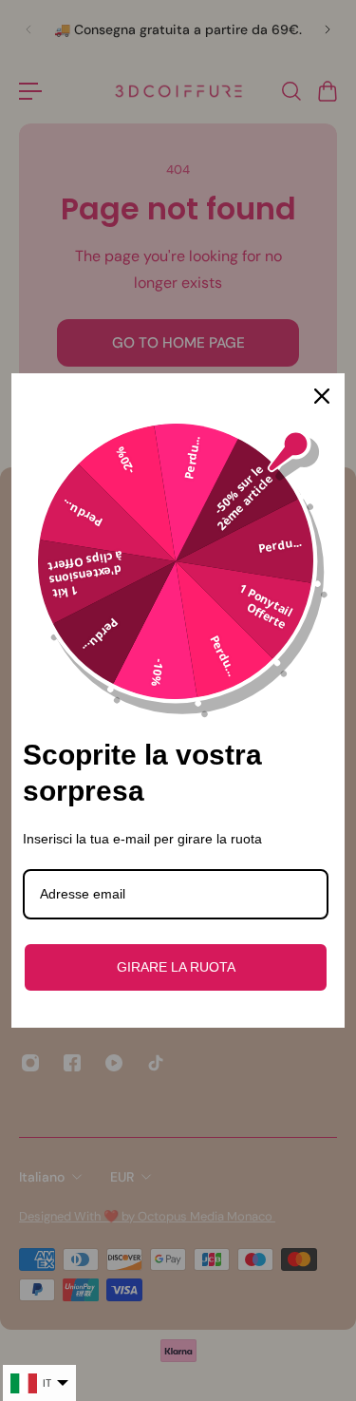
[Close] (322, 396)
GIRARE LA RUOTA (176, 967)
